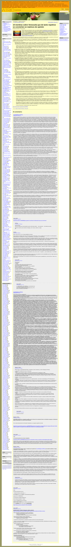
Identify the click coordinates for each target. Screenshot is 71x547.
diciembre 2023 (5, 300)
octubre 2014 (5, 398)
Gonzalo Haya (5, 127)
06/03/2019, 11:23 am (18, 260)
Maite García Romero (6, 210)
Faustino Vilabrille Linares (7, 108)
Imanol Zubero (5, 141)
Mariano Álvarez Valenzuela (5, 225)
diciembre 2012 (5, 417)
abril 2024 (4, 297)
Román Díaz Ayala (6, 267)
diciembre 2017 (5, 364)
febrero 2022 (5, 320)
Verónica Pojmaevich (6, 276)
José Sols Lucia (5, 178)
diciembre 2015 (5, 385)
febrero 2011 (5, 437)
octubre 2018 (5, 355)
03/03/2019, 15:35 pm (18, 478)
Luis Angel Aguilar (6, 206)
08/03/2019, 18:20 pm (17, 115)
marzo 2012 (5, 425)
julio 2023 (4, 305)
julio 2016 (4, 379)
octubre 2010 (5, 440)
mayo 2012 (5, 423)
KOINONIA (62, 32)
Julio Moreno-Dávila (6, 198)
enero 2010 (5, 448)
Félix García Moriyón (6, 112)
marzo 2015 (5, 393)
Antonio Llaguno (5, 55)
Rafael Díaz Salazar (6, 260)
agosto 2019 (5, 346)
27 (5, 468)
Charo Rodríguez (6, 84)
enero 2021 (5, 331)
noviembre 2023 (5, 301)
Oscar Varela (5, 247)
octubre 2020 (5, 334)
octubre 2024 (5, 291)
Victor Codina (5, 278)
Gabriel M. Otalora (6, 124)
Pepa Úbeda (5, 255)
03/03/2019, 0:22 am (16, 447)
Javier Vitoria (5, 150)
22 (8, 467)
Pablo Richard (5, 249)
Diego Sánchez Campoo (7, 95)
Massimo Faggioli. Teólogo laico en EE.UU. (7, 230)
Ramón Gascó (5, 262)
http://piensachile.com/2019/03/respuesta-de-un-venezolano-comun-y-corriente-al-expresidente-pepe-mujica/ (32, 439)
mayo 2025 (5, 285)
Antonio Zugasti (5, 60)
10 (10, 465)
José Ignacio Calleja (6, 166)
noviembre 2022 (5, 312)
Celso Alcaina (5, 83)
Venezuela (26, 108)
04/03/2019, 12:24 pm (17, 435)
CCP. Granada (62, 27)
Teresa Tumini (5, 275)
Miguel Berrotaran (6, 236)
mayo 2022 (5, 317)
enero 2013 (5, 416)
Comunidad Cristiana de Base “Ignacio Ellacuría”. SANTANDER (7, 88)
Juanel (4, 196)
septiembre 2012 (5, 420)
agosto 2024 (5, 293)
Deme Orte (4, 93)
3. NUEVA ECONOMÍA (6, 26)
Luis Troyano (5, 208)
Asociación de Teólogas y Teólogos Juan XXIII (7, 62)
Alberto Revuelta (5, 41)
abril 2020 (4, 339)
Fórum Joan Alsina (6, 118)
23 (9, 467)
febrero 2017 (5, 373)
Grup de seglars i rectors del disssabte (7, 132)
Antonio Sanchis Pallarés (7, 58)
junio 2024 (4, 295)
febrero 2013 (5, 415)
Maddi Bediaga (5, 209)
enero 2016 (5, 384)
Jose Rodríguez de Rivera (40, 448)
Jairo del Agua (5, 145)
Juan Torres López (6, 195)
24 (10, 467)
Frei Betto (4, 123)
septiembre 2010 (5, 441)
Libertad (60, 40)
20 (5, 467)
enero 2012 (5, 427)
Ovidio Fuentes (5, 248)
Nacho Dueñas (5, 241)
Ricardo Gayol (5, 265)
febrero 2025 (5, 288)
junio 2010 (4, 444)
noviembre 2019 (5, 344)
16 (9, 466)
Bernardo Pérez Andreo (7, 67)
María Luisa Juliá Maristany (5, 219)
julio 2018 (4, 358)
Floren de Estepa (6, 115)
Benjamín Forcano (6, 65)
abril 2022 (4, 318)
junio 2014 (4, 401)
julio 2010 (4, 443)
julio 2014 (4, 400)
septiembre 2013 (5, 409)
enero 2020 (5, 342)
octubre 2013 (5, 408)
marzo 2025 (5, 287)
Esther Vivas (5, 105)
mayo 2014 (5, 402)
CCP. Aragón (62, 26)
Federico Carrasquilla (6, 110)
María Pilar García (6, 220)
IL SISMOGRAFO (63, 31)
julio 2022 (4, 315)
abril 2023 (4, 307)
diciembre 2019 (5, 343)
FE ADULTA (62, 28)
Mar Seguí (4, 213)
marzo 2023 (5, 308)
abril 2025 (4, 286)
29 (8, 468)
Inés (3, 143)
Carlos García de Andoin (7, 72)
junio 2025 (4, 284)
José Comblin (5, 165)
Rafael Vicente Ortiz (6, 261)
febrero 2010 (5, 447)
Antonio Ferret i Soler (6, 53)
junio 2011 (4, 433)
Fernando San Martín (6, 114)
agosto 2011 (5, 431)
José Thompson (5, 179)
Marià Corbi (5, 216)
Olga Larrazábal (5, 244)
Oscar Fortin (5, 246)
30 (9, 468)
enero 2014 (5, 406)
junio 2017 (4, 369)
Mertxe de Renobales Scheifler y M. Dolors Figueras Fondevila (6, 234)
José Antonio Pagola (6, 160)
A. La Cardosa (5, 31)
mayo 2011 (4, 434)
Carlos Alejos (5, 70)
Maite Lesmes (5, 211)
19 (4, 467)
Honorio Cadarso (5, 136)
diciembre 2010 (5, 438)
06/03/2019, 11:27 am (20, 284)
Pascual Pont (5, 251)
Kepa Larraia (5, 199)
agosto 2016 (5, 378)
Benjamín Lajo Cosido (6, 66)
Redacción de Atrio (6, 263)
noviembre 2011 (5, 429)
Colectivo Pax (5, 86)
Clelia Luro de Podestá (6, 85)
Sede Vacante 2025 (66, 40)
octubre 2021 (5, 323)
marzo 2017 (5, 372)
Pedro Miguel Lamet (6, 252)
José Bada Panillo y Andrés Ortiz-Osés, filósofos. (6, 164)
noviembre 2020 (5, 333)
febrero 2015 (5, 394)
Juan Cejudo (5, 189)
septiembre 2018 (5, 356)
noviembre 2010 (5, 439)
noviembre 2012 (5, 418)
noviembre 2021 (5, 322)
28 (6, 468)
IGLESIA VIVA (62, 30)
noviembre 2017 (5, 365)
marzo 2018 (5, 361)
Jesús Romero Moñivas (7, 155)
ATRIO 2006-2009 (63, 25)
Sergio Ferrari (5, 273)
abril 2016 (4, 382)
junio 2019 (4, 348)
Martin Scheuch (5, 228)
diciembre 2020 (5, 332)
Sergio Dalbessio (5, 272)
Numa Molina (5, 242)
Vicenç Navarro (5, 277)
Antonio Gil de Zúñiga (6, 54)
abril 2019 (4, 350)
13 (5, 466)
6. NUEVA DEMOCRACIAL (7, 29)
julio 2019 (4, 347)
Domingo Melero (5, 98)
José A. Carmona (6, 159)
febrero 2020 (5, 341)
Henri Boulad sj (5, 135)
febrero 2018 (5, 362)
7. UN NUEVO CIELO (6, 30)
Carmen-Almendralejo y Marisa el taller (7, 80)
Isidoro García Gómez (6, 144)
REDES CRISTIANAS (63, 34)
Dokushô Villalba (5, 97)
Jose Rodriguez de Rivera (18, 114)
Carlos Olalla (5, 76)
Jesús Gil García (5, 151)
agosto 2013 (5, 410)
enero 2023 (5, 310)
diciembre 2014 (5, 396)
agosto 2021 (5, 325)
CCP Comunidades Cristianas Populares (6, 81)
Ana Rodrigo (5, 48)
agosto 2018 (5, 357)
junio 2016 (4, 380)
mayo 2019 (5, 349)
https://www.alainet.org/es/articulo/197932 (20, 106)
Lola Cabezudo (5, 203)
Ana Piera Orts (5, 47)
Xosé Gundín (5, 280)
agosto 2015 (5, 389)
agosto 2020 (5, 336)
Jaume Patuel (5, 146)
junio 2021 (4, 327)
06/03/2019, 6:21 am (16, 292)
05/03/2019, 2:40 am (16, 417)
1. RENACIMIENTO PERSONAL (6, 23)
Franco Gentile (5, 122)
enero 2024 (5, 299)
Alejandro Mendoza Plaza (7, 42)
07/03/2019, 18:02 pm (17, 219)
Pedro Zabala (5, 253)
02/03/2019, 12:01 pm (17, 508)
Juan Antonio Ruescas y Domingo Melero (7, 184)
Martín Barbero (5, 226)
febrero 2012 (5, 426)
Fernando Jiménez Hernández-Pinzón (6, 113)
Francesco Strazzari (6, 119)
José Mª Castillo (5, 175)
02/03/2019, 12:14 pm (17, 488)
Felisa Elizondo (5, 111)
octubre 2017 (5, 366)
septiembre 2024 (5, 292)
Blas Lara (4, 69)
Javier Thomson (5, 149)
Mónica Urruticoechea (6, 238)
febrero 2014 (5, 405)
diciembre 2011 (5, 428)
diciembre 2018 (5, 353)
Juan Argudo (5, 187)
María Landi (5, 217)
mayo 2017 (5, 370)
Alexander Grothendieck (7, 44)
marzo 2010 (5, 446)
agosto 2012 (5, 421)
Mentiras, (23, 108)
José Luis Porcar (5, 169)
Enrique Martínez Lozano (7, 101)
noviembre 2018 (5, 354)
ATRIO (35, 544)
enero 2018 (5, 363)
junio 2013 (4, 412)
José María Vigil (5, 174)
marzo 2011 (5, 436)
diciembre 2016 (5, 375)
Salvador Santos (5, 268)
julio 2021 (4, 326)
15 (8, 466)
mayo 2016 (5, 381)
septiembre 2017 (5, 367)
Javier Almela (5, 147)
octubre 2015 (5, 387)
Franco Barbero (5, 121)
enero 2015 (5, 395)
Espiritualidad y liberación (52, 22)
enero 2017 (5, 374)
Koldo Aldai (4, 200)
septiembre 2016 (5, 377)
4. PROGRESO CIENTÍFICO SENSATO (7, 27)
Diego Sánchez (5, 94)
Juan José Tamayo (6, 192)
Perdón (63, 40)
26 (4, 468)
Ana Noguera (5, 46)
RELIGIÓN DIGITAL (63, 35)
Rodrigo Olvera (5, 266)
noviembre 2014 (5, 397)
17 (10, 466)
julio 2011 (4, 432)
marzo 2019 (5, 351)
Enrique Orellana (5, 103)
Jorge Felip (5, 158)
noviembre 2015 (5, 386)
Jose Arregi (5, 161)
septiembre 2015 (5, 388)
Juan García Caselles (6, 190)
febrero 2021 (5, 330)
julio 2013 (4, 411)
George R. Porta (5, 126)
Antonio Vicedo (5, 59)
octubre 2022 (5, 313)
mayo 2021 (5, 328)
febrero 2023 (5, 309)
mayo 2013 (5, 413)
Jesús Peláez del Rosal (6, 153)
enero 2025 (5, 289)
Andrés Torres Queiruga (7, 50)
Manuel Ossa (5, 212)
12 (4, 466)
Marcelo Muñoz (5, 214)
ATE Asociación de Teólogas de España (6, 64)
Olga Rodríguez (5, 245)
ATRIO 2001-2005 (63, 24)
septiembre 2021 (5, 324)
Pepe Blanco (5, 256)
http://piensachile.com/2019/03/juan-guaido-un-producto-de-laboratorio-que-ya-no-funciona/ (29, 220)
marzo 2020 (5, 340)
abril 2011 (4, 435)
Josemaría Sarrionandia (7, 182)
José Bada (4, 162)
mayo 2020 (5, 338)
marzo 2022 (5, 319)
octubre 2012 (5, 419)
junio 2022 (4, 316)
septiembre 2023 (5, 303)
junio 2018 (4, 359)
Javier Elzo (4, 148)
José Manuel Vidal (6, 171)
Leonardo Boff (5, 202)
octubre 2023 (5, 302)
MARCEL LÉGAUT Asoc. (64, 33)
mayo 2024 (5, 296)
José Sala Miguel (5, 177)
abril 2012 (4, 424)
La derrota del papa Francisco (19, 22)
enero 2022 (5, 321)
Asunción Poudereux (6, 63)
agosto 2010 (5, 442)
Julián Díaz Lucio (5, 197)
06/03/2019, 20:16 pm (18, 368)
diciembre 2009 (5, 449)
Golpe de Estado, (18, 108)
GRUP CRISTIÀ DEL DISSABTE (63, 29)
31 (10, 468)
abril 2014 (4, 403)
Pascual (4, 250)
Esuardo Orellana (6, 106)
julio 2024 (4, 294)
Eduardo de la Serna (6, 99)
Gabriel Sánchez (5, 125)
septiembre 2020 (5, 335)
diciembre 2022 (5, 311)
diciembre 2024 (5, 290)
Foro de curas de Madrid (7, 116)
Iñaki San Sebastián (6, 142)
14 (6, 466)
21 (6, 467)
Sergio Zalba (5, 274)
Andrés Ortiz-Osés (6, 49)
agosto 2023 (5, 304)
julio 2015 (4, 390)
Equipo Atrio (5, 104)
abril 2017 (4, 371)
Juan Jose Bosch (5, 191)
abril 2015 (4, 392)
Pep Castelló (5, 254)
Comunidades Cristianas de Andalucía (7, 90)
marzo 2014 (5, 404)
